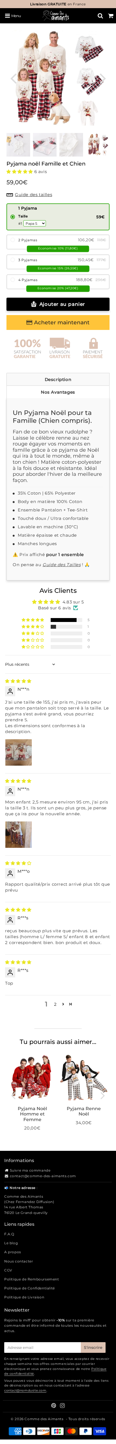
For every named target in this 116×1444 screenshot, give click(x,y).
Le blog (11, 1243)
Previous (13, 77)
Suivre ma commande (30, 1170)
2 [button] (55, 1004)
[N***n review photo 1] (18, 752)
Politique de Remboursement (31, 1279)
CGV (8, 1270)
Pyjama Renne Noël (84, 1111)
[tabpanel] (97, 145)
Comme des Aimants (43, 1419)
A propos (12, 1252)
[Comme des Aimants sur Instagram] (62, 1406)
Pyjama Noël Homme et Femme (32, 1114)
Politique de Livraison (24, 1297)
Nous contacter (18, 1261)
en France (58, 4)
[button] (20, 171)
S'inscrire (93, 1347)
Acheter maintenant (62, 322)
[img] (18, 681)
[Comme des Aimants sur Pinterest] (54, 1406)
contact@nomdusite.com (25, 1390)
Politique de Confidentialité (29, 1288)
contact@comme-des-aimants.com (43, 1176)
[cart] (111, 16)
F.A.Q (9, 1234)
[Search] (100, 16)
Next (103, 77)
